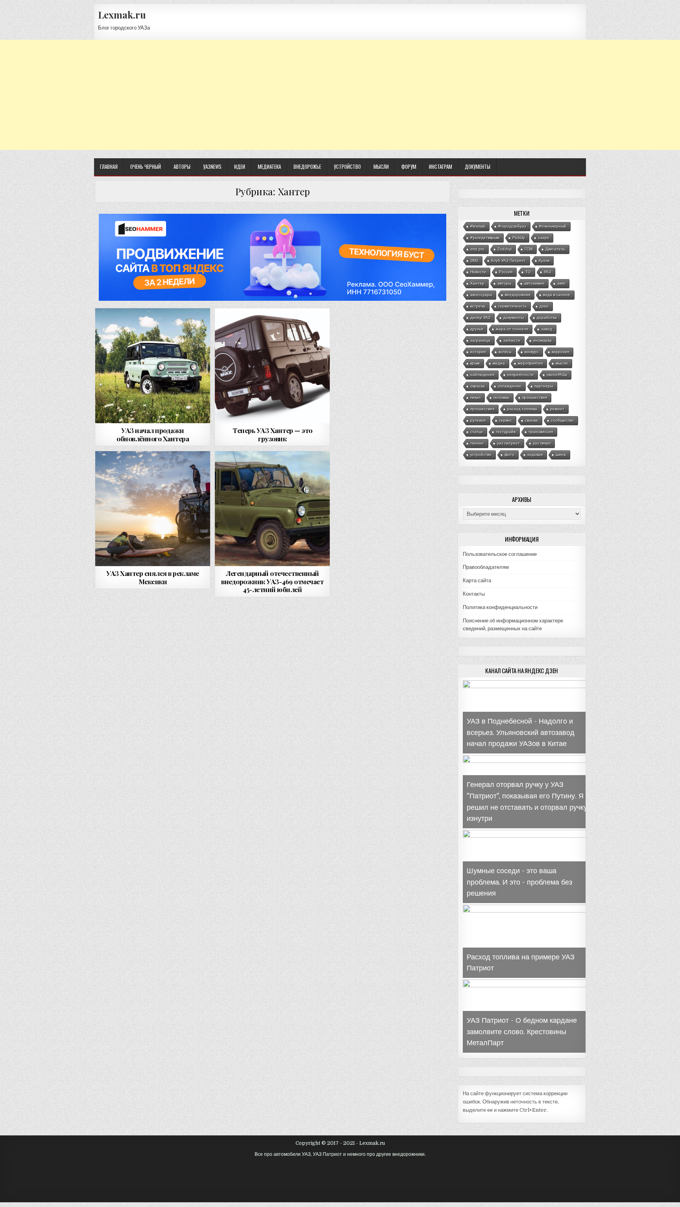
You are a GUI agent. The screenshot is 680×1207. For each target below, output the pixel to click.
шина (561, 454)
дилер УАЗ (480, 317)
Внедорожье (307, 166)
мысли (562, 363)
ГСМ (528, 249)
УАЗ (547, 272)
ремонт (557, 409)
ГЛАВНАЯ (109, 166)
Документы (477, 166)
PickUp (518, 237)
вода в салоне (556, 294)
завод (546, 329)
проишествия (534, 397)
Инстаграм (440, 166)
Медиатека (269, 166)
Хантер (477, 283)
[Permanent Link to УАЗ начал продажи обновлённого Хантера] (152, 365)
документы (513, 317)
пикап (475, 397)
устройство (481, 454)
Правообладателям (486, 567)
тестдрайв (506, 431)
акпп (561, 283)
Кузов (544, 260)
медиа (499, 363)
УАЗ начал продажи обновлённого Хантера (152, 434)
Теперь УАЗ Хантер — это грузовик (272, 434)
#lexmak (477, 226)
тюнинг (477, 443)
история (478, 352)
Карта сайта (477, 580)
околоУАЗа (557, 374)
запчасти (511, 340)
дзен (544, 306)
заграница (480, 340)
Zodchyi (504, 249)
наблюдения (482, 374)
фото (509, 454)
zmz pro (477, 249)
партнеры (543, 386)
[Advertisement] (340, 95)
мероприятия (530, 363)
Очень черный (145, 166)
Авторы (182, 166)
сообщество (562, 420)
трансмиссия (540, 431)
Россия (505, 272)
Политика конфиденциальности (500, 607)
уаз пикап (542, 443)
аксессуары (481, 294)
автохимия (534, 283)
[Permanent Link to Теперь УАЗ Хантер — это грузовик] (272, 365)
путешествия (482, 409)
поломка (501, 397)
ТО (528, 272)
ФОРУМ (408, 166)
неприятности (520, 374)
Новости (478, 272)
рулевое (478, 420)
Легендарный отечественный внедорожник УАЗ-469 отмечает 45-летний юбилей (272, 581)
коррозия (560, 352)
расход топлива (522, 409)
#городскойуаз (512, 226)
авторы (504, 283)
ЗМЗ (474, 260)
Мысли (381, 166)
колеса (505, 352)
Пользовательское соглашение (500, 554)
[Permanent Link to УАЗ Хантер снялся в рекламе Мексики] (152, 508)
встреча (477, 306)
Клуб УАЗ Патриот (508, 260)
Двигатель (555, 249)
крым (475, 363)
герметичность (512, 306)
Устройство (347, 166)
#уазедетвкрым (484, 237)
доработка (547, 317)
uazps (543, 237)
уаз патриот (508, 443)
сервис (505, 420)
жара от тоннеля (512, 329)
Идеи (239, 166)
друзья (476, 329)
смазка (531, 420)
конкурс (532, 352)
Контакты (474, 594)
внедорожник (517, 294)
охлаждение (509, 386)
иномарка (542, 340)
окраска (477, 386)
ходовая (535, 454)
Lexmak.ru (122, 14)
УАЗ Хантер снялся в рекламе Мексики (152, 577)
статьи (476, 431)
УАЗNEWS (212, 166)
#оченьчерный (552, 226)
